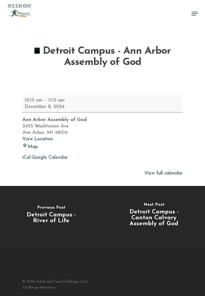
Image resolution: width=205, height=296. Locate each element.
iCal (26, 157)
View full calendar (163, 173)
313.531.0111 (19, 6)
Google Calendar (49, 157)
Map (33, 147)
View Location (37, 139)
